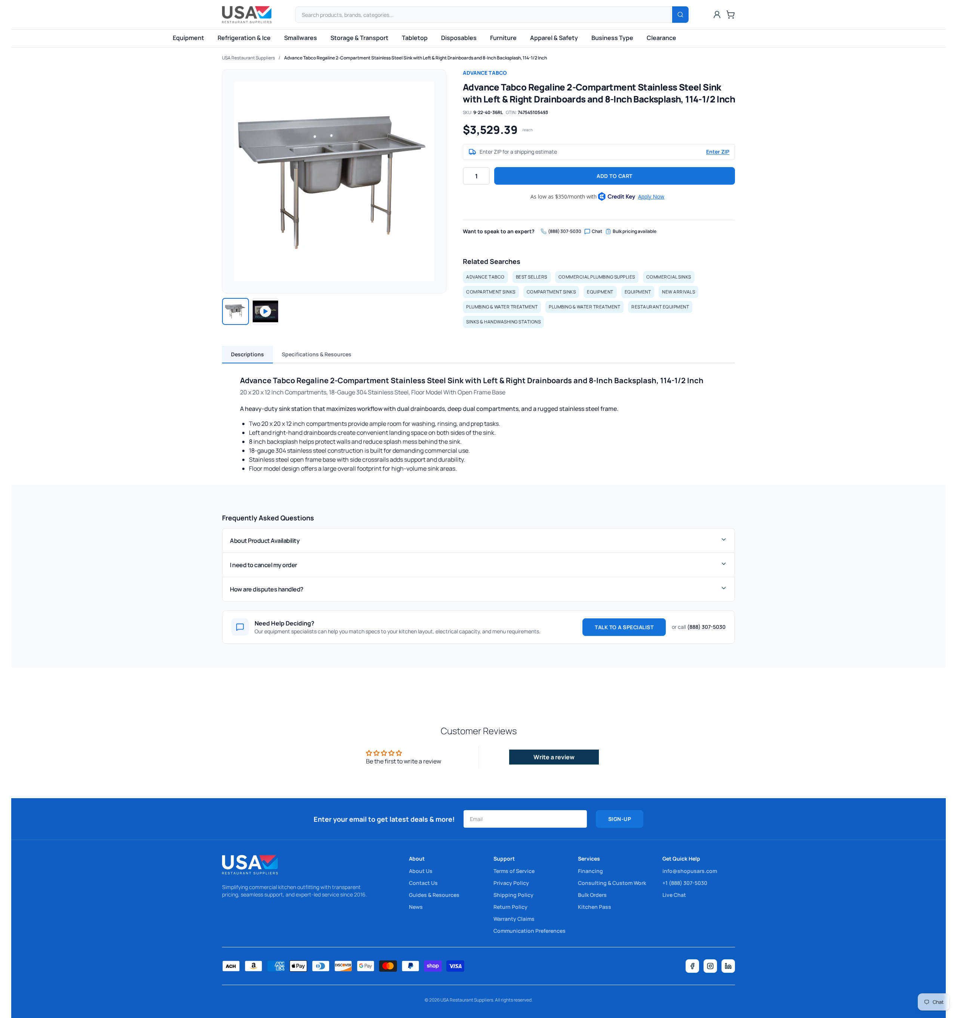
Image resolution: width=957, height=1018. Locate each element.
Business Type (612, 38)
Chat (597, 231)
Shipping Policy (513, 894)
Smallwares (300, 38)
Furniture (503, 38)
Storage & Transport (359, 38)
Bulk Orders (592, 894)
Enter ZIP (717, 151)
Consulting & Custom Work (612, 882)
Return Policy (510, 906)
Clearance (661, 38)
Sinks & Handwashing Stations (503, 322)
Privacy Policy (511, 882)
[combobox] (492, 14)
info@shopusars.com (689, 870)
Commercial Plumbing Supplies (596, 277)
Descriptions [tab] (247, 354)
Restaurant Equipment (660, 307)
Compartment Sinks (491, 292)
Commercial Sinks (668, 277)
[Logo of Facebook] (692, 966)
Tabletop (415, 38)
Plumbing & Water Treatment (502, 307)
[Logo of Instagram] (710, 966)
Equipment (188, 38)
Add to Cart (615, 175)
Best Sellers (531, 277)
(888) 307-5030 (564, 231)
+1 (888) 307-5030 (684, 882)
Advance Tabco (485, 72)
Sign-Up (619, 818)
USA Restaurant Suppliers (248, 58)
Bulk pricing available (634, 231)
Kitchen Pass (594, 906)
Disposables (459, 38)
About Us (421, 870)
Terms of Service (514, 870)
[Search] (680, 14)
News (416, 906)
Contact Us (423, 882)
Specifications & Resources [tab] (316, 354)
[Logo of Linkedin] (728, 966)
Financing (590, 870)
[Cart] (730, 14)
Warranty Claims (514, 918)
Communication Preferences (529, 930)
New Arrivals (678, 292)
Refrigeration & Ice (244, 38)
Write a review (554, 757)
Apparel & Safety (554, 38)
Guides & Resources (434, 894)
